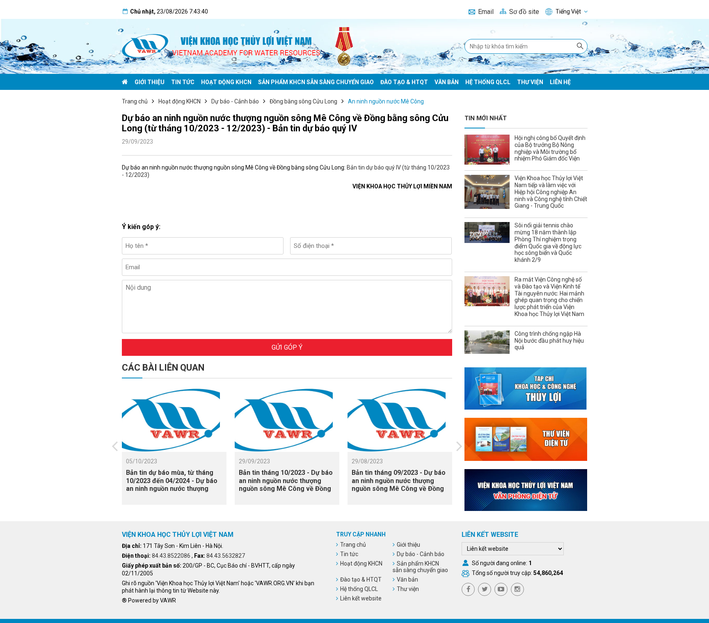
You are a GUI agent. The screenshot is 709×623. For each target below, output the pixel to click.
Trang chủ (135, 101)
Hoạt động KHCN (226, 82)
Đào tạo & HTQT (404, 82)
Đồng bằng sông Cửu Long (303, 101)
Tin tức (182, 82)
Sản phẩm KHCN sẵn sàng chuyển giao (316, 82)
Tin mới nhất (485, 118)
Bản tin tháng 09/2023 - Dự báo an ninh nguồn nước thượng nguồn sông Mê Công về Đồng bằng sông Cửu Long (399, 484)
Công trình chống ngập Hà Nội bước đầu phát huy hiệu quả (549, 340)
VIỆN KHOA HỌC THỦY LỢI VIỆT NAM (177, 534)
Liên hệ (560, 82)
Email (486, 12)
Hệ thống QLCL (487, 82)
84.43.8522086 (171, 555)
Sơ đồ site (524, 12)
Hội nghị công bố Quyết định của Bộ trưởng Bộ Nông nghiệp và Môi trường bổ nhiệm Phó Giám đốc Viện (550, 148)
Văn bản (447, 82)
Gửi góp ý (287, 347)
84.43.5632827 (225, 555)
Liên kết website (361, 598)
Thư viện (530, 82)
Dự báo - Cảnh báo (235, 101)
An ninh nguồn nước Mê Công (386, 101)
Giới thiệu (150, 82)
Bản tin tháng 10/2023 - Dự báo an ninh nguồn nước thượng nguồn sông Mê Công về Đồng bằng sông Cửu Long (286, 484)
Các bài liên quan (163, 367)
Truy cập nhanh (361, 534)
